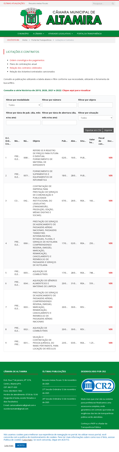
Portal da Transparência (89, 33)
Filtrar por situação (88, 112)
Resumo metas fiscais (52, 380)
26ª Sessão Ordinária (51, 398)
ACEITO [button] (21, 445)
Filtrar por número (51, 99)
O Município (23, 33)
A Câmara (37, 33)
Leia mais (27, 439)
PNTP (93, 423)
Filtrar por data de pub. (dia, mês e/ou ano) (23, 115)
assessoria (86, 406)
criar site (98, 399)
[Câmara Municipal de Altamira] (59, 18)
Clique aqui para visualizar (76, 90)
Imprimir (108, 130)
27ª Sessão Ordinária (38, 3)
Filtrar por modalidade (17, 99)
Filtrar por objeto (87, 99)
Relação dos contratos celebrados (26, 67)
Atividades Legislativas (59, 33)
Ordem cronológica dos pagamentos (27, 60)
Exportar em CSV (93, 130)
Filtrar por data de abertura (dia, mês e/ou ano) (59, 115)
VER (110, 157)
